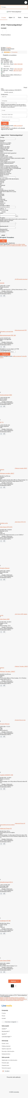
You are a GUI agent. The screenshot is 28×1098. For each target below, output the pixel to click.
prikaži (3, 235)
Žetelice (15, 999)
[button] (26, 2)
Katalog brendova (6, 1054)
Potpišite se (5, 354)
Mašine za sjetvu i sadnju (6, 999)
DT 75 (1, 422)
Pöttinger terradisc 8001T (7, 473)
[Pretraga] (25, 7)
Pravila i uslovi (5, 1043)
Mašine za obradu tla (5, 997)
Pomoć (3, 1015)
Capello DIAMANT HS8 (6, 775)
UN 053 (2, 283)
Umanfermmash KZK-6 (6, 882)
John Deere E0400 (5, 960)
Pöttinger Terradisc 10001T (7, 671)
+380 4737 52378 (17, 70)
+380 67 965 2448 (18, 69)
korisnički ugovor (5, 127)
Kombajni (19, 999)
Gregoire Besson (4, 568)
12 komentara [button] (14, 52)
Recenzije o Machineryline (8, 1051)
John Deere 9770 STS (6, 527)
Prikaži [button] (12, 64)
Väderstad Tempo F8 (5, 828)
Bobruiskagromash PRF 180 (8, 335)
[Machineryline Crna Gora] (10, 2)
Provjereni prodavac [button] (6, 34)
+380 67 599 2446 (18, 64)
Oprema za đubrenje (19, 997)
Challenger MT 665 (5, 920)
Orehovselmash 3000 (6, 395)
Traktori (12, 997)
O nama (4, 1013)
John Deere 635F (5, 619)
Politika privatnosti (6, 1046)
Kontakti (4, 1018)
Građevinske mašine (18, 1000)
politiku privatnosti (18, 125)
